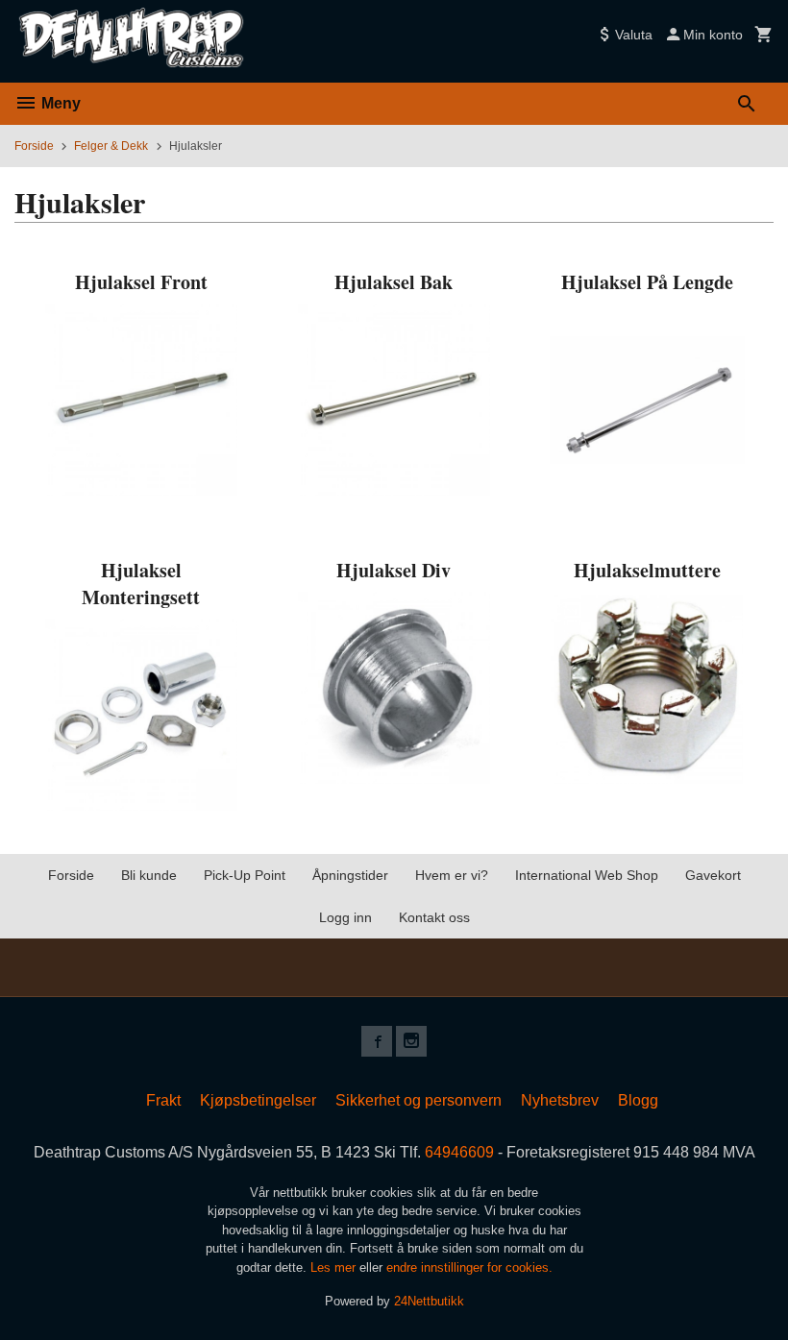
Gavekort (713, 875)
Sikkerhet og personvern (418, 1100)
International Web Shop (586, 875)
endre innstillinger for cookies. (469, 1267)
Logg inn (345, 917)
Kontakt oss (434, 917)
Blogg (638, 1100)
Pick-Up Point (244, 875)
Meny (59, 103)
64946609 (459, 1152)
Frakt (163, 1100)
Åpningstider (350, 875)
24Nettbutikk (429, 1301)
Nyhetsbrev (560, 1100)
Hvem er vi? (451, 875)
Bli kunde (149, 875)
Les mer (334, 1267)
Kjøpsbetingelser (258, 1100)
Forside (34, 146)
